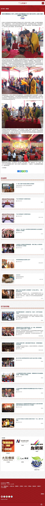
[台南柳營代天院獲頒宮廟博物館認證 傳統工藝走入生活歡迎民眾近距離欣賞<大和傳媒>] (8, 248)
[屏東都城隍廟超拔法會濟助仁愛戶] (8, 263)
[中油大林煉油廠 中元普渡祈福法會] (8, 202)
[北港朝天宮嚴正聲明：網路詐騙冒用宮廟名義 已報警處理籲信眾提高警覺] (8, 347)
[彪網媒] (37, 445)
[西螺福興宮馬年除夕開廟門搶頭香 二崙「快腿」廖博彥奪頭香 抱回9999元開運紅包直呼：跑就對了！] (8, 331)
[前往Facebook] (4, 497)
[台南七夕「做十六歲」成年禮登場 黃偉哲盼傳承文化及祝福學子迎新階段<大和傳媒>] (8, 233)
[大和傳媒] (8, 458)
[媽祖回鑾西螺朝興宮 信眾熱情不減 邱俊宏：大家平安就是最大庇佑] (8, 316)
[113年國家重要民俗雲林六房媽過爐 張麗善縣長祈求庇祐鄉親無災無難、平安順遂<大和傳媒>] (8, 377)
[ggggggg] (8, 278)
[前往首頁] (2, 497)
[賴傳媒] (22, 458)
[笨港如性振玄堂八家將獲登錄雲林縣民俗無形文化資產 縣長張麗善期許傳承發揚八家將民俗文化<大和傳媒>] (8, 407)
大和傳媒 (22, 18)
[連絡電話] (9, 497)
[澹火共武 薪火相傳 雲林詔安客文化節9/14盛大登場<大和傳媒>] (8, 362)
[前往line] (7, 497)
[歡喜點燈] (8, 446)
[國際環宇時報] (37, 462)
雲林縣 (7, 8)
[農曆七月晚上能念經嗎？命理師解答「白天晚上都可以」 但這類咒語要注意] (8, 294)
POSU (6, 499)
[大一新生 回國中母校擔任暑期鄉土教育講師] (8, 187)
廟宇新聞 (3, 8)
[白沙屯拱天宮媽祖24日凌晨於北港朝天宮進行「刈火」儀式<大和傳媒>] (8, 422)
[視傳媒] (22, 441)
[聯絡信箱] (12, 497)
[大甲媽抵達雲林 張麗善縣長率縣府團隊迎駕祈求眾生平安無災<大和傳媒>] (8, 392)
